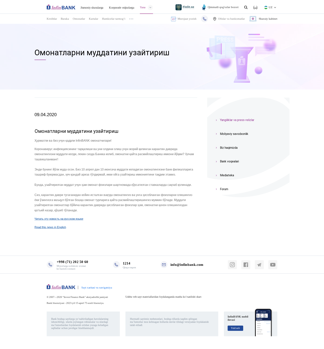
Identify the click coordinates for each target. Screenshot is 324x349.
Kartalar (93, 18)
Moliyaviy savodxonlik (234, 134)
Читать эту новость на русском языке (58, 218)
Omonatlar (79, 18)
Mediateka (227, 175)
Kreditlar (52, 18)
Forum (224, 189)
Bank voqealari (229, 161)
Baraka (65, 18)
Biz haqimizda (229, 147)
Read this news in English (50, 227)
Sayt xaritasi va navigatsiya (96, 287)
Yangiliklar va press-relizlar (237, 120)
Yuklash (235, 328)
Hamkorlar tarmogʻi (113, 18)
